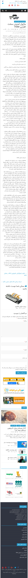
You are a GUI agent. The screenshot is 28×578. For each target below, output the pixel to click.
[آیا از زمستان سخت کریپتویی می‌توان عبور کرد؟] (14, 411)
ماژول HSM (21, 33)
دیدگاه (25, 321)
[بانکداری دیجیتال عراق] (22, 457)
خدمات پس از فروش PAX (21, 552)
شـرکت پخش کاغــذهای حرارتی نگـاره (11, 282)
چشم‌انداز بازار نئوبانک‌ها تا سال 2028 (10, 443)
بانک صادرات (24, 530)
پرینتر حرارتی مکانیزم (20, 307)
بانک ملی (25, 528)
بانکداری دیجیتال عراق (12, 457)
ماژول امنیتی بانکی (16, 33)
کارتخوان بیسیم (23, 555)
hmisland (13, 29)
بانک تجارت (24, 534)
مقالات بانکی (13, 425)
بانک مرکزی (24, 548)
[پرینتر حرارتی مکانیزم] (15, 292)
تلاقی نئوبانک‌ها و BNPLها (11, 450)
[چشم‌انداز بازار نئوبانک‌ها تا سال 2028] (22, 442)
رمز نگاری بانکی (20, 31)
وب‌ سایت (24, 357)
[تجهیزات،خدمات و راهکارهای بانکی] (25, 10)
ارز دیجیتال (23, 425)
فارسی (18, 425)
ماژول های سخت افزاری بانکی (20, 21)
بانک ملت (25, 532)
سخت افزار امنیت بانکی (14, 31)
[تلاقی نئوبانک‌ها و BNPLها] (22, 449)
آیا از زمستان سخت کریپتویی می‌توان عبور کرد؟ (16, 429)
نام (26, 341)
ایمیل (25, 349)
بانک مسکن (24, 537)
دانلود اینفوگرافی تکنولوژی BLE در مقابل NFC (15, 274)
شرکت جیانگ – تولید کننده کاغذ (15, 3)
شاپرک (25, 550)
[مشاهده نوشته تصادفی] (6, 10)
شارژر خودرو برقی (23, 557)
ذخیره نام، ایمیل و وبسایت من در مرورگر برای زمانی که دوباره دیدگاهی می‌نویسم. (14, 368)
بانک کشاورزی (24, 539)
